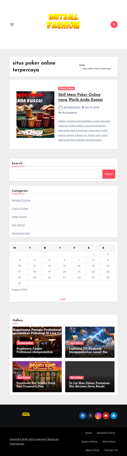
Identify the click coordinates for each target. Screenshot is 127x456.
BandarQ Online (21, 200)
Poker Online (66, 88)
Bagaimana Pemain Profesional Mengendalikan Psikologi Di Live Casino (34, 352)
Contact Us (111, 450)
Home (88, 432)
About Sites (92, 450)
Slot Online (18, 225)
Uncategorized (21, 233)
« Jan (62, 298)
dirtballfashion (72, 107)
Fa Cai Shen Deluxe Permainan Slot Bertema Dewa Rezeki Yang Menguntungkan (89, 386)
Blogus (52, 439)
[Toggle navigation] (11, 24)
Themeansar (16, 443)
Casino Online (20, 208)
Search (17, 163)
